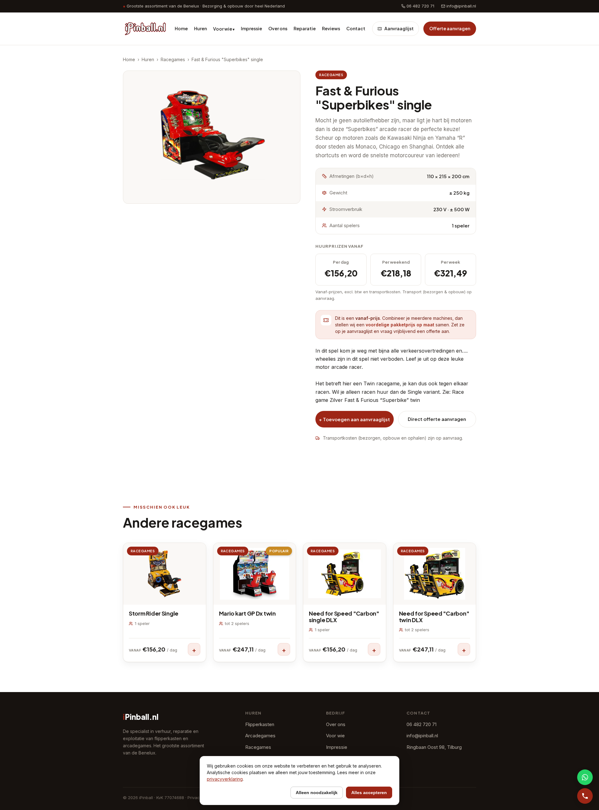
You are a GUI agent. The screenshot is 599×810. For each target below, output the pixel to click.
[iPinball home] (145, 28)
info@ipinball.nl (460, 5)
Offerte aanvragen (449, 28)
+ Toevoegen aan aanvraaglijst (354, 419)
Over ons (277, 28)
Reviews (331, 28)
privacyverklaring (225, 779)
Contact (355, 28)
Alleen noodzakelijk (317, 792)
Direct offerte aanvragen (437, 419)
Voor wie (224, 29)
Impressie (251, 28)
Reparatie (305, 28)
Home (181, 28)
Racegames (173, 59)
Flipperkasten (259, 724)
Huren (200, 28)
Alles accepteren (369, 792)
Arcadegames (260, 736)
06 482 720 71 (419, 5)
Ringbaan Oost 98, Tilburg (434, 747)
